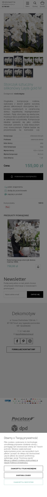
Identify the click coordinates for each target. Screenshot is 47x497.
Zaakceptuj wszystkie (23, 482)
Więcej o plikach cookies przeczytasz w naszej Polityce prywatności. (21, 461)
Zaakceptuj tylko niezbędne (23, 469)
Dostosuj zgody (23, 475)
